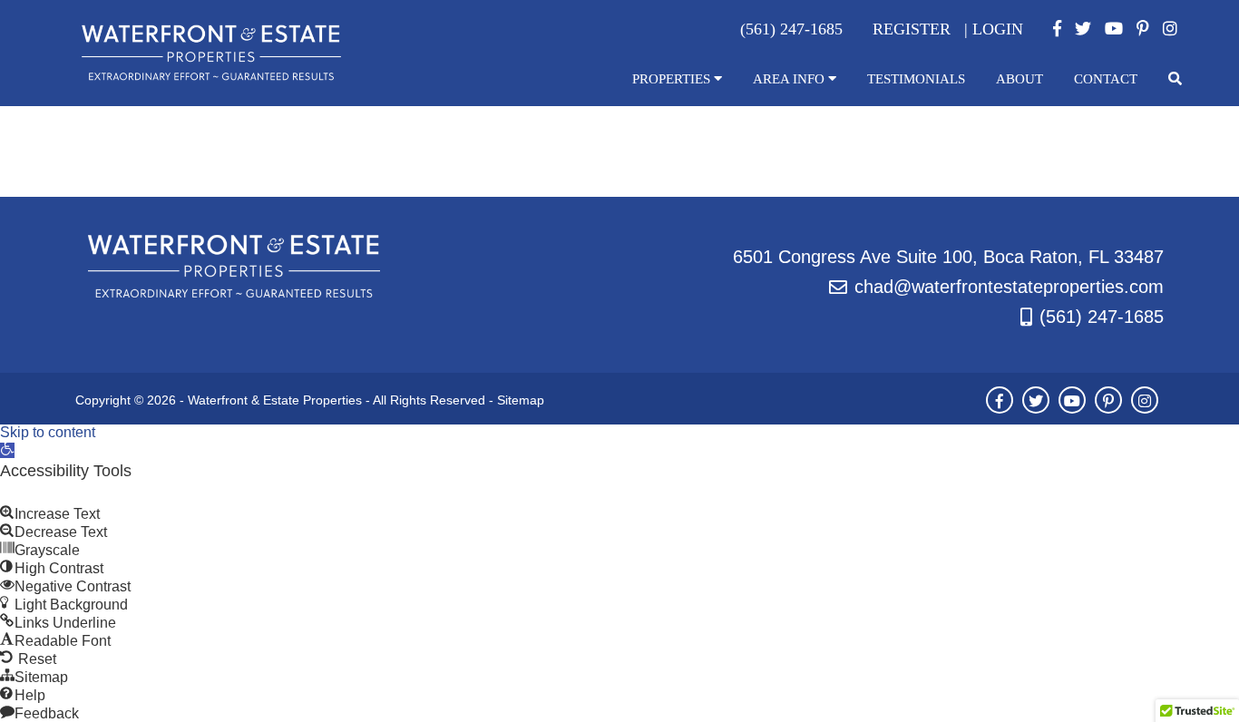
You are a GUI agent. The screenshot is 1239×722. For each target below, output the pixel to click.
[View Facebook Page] (1057, 29)
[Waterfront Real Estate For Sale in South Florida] (211, 76)
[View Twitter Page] (1083, 29)
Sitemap (520, 400)
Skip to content (47, 432)
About (1019, 79)
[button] (7, 450)
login (997, 29)
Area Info (790, 79)
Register (912, 29)
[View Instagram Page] (1170, 29)
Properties (673, 79)
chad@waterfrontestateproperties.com (1009, 287)
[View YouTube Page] (1114, 29)
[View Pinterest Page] (1143, 29)
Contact (1105, 79)
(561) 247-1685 (1101, 317)
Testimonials (916, 79)
